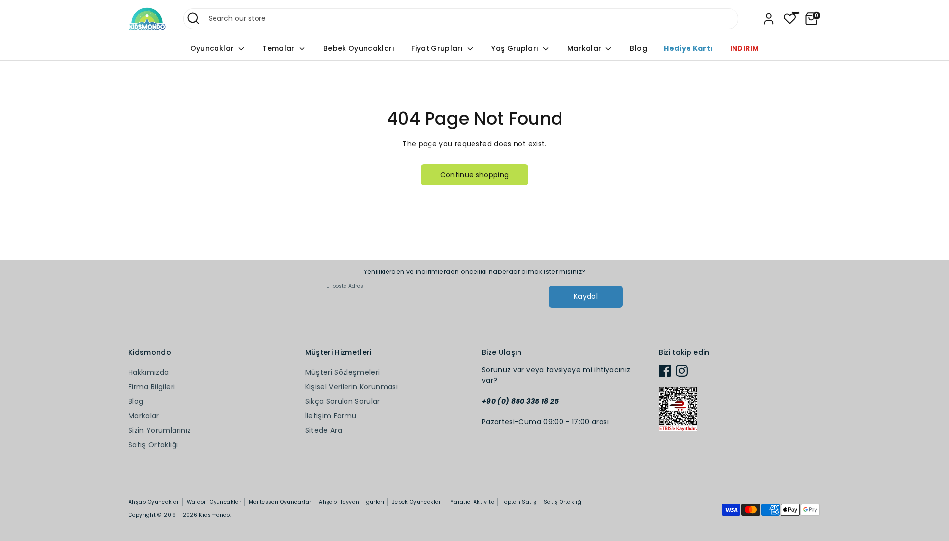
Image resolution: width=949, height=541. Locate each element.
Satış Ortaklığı (153, 445)
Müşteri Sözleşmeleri (342, 372)
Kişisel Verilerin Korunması (351, 387)
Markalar (585, 48)
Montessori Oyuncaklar (280, 502)
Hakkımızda (149, 372)
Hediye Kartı (688, 48)
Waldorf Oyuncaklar (214, 502)
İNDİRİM (744, 48)
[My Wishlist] (790, 19)
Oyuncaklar (213, 48)
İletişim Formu (331, 416)
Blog (638, 48)
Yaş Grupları (516, 48)
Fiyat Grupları (438, 48)
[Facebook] (665, 371)
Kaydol (586, 296)
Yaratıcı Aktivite (472, 502)
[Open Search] (193, 18)
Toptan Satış (519, 502)
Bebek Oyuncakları (358, 48)
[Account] (768, 18)
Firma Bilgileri (152, 387)
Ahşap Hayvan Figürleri (351, 502)
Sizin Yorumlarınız (160, 430)
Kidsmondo (214, 515)
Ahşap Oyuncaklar (154, 502)
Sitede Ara (324, 430)
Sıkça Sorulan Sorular (342, 401)
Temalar (279, 48)
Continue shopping (474, 175)
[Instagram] (682, 371)
